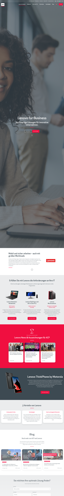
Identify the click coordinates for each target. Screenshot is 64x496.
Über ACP (45, 1)
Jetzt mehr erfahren (12, 318)
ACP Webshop (31, 1)
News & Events (50, 1)
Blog (53, 4)
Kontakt (61, 4)
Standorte (37, 1)
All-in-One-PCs (35, 4)
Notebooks (29, 4)
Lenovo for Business (22, 4)
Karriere (41, 1)
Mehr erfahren (28, 131)
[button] (62, 5)
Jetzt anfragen (35, 131)
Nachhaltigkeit (48, 4)
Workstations (41, 4)
